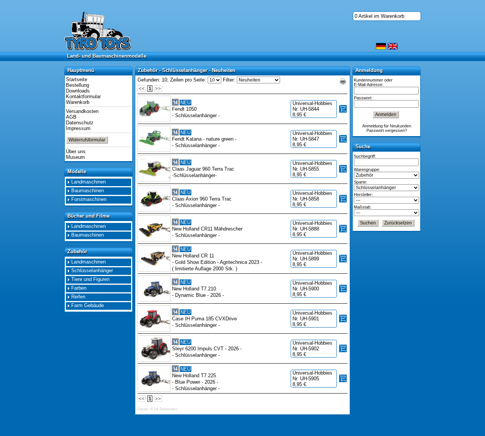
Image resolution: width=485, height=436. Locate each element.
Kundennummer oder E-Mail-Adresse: (373, 82)
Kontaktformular (83, 96)
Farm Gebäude (87, 305)
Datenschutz (80, 122)
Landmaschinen (88, 182)
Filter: (229, 80)
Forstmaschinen (88, 199)
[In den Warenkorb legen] (343, 109)
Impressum (78, 128)
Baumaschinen (87, 190)
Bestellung (77, 85)
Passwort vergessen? (386, 130)
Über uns (76, 151)
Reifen (78, 297)
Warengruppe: (367, 169)
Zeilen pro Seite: (188, 80)
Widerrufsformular (87, 140)
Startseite (76, 79)
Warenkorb (77, 102)
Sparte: (360, 182)
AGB (71, 117)
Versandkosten (82, 111)
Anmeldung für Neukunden (386, 126)
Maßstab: (362, 207)
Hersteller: (363, 194)
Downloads (78, 91)
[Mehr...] (154, 109)
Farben (78, 288)
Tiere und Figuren (90, 279)
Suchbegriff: (365, 156)
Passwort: (363, 98)
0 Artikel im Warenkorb (379, 16)
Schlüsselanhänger (92, 270)
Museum (75, 157)
